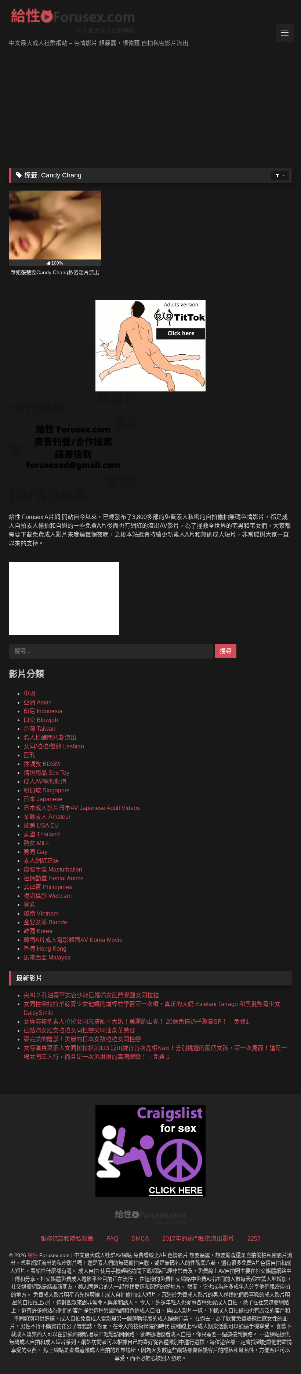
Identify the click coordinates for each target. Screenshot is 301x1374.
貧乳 (29, 905)
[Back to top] (278, 1352)
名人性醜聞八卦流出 (49, 737)
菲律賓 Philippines (47, 887)
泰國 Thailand (41, 834)
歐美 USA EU (41, 825)
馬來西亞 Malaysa (46, 957)
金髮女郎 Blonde (45, 922)
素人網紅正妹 (41, 861)
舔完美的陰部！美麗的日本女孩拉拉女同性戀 (82, 1039)
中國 (29, 693)
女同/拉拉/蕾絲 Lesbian (53, 746)
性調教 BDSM (41, 764)
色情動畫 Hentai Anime (53, 878)
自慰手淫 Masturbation (52, 869)
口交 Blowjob (40, 720)
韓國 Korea (37, 931)
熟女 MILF (36, 843)
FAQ (112, 1238)
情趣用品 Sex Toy (46, 773)
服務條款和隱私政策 (66, 1238)
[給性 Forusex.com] (150, 22)
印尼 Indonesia (42, 711)
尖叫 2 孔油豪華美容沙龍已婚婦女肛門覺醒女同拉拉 (91, 995)
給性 (33, 1255)
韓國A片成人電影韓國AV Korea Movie (73, 940)
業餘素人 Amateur (46, 817)
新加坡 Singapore (46, 790)
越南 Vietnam (40, 913)
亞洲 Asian (37, 702)
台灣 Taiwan (39, 729)
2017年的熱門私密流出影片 (198, 1238)
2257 (254, 1238)
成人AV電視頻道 (44, 781)
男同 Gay (35, 852)
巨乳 (29, 755)
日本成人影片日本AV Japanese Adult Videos (81, 808)
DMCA (140, 1238)
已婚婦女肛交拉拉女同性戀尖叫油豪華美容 (79, 1030)
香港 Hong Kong (44, 949)
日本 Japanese (42, 799)
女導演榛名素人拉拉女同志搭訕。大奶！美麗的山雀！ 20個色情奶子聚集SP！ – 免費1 (136, 1021)
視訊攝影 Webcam (47, 896)
